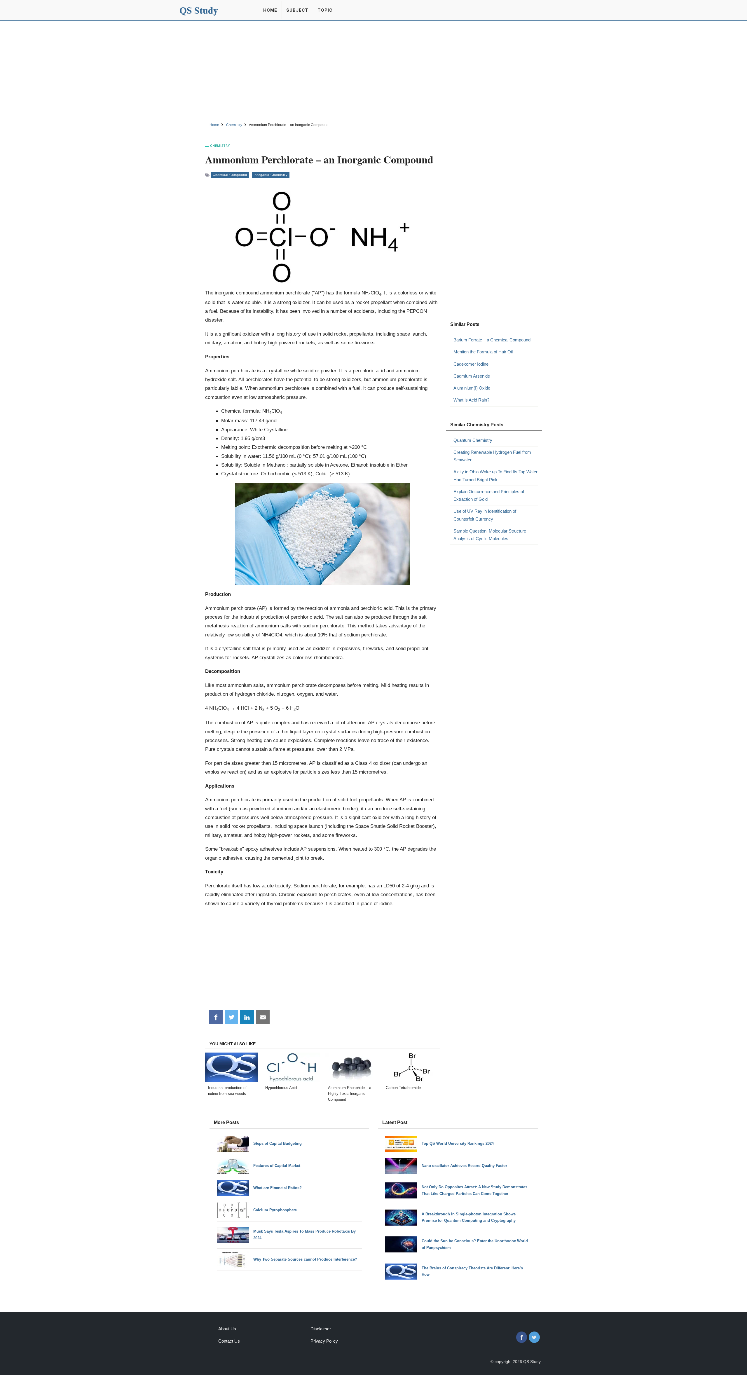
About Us (227, 1328)
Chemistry (220, 145)
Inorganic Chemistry (271, 175)
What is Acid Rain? (471, 399)
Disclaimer (320, 1328)
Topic (324, 10)
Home (270, 10)
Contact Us (229, 1341)
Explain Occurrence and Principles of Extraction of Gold (488, 495)
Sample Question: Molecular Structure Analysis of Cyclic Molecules (489, 534)
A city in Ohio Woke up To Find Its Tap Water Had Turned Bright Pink (495, 475)
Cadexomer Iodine (470, 364)
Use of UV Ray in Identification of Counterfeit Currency (484, 515)
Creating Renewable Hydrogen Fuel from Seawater (492, 456)
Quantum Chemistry (472, 440)
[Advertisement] (373, 71)
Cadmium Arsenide (471, 376)
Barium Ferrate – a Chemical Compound (491, 339)
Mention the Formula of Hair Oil (483, 351)
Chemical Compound (230, 175)
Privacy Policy (324, 1341)
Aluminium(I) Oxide (471, 387)
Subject (297, 10)
